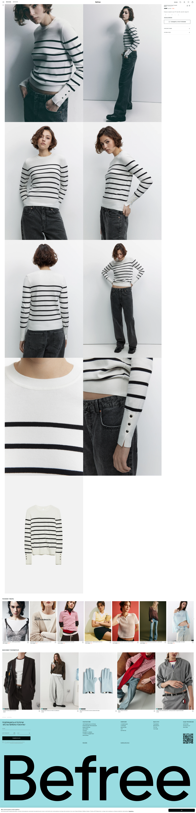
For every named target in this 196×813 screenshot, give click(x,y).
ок (181, 810)
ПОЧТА (3, 728)
